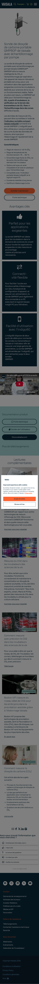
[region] (19, 492)
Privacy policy (28, 493)
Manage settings (19, 504)
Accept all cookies (19, 499)
